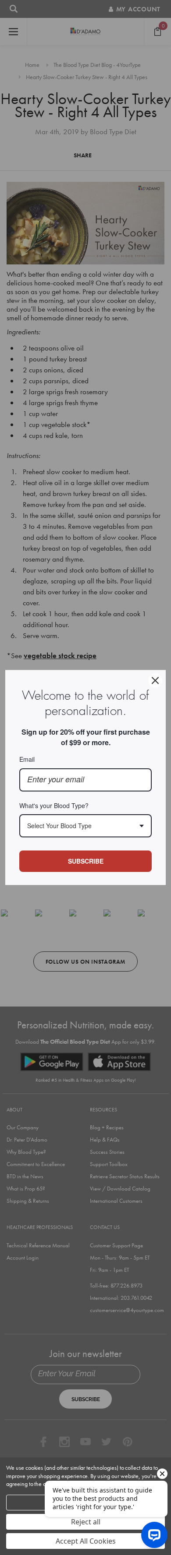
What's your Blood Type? (54, 805)
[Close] (155, 680)
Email (27, 759)
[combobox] (85, 825)
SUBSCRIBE (85, 861)
